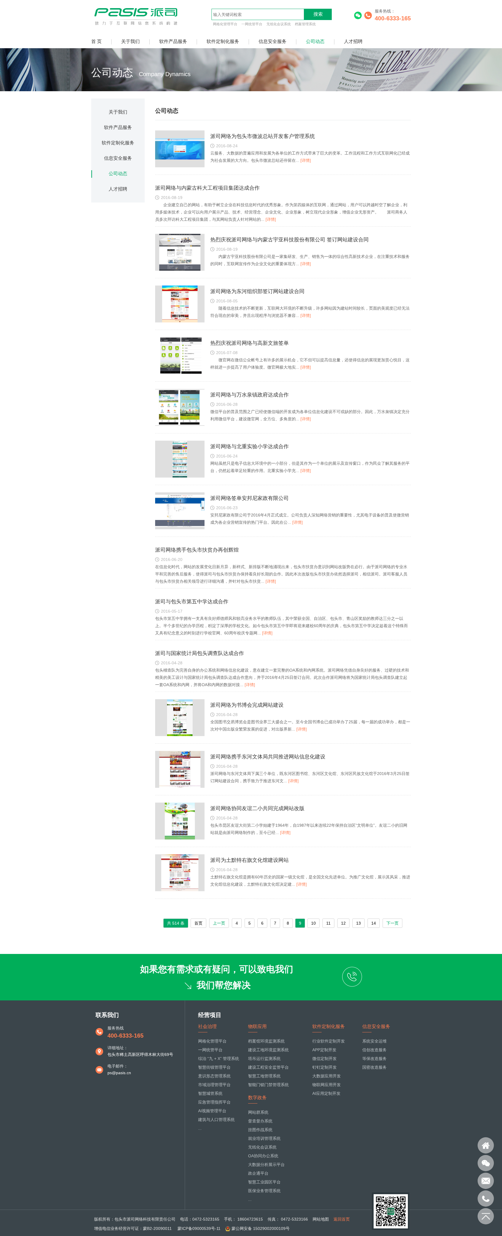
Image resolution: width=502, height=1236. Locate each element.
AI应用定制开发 (326, 1093)
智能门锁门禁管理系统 (268, 1084)
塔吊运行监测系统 (264, 1058)
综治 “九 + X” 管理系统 (218, 1058)
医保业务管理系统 (264, 1190)
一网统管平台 (251, 24)
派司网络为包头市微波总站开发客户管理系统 (262, 136)
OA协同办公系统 (263, 1156)
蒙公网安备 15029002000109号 (261, 1228)
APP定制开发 (324, 1049)
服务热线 (115, 1028)
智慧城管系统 (210, 1093)
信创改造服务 (374, 1049)
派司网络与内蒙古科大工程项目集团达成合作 (207, 188)
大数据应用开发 (326, 1076)
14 (373, 923)
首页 (198, 923)
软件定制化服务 (223, 41)
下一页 (392, 923)
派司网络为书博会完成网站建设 (247, 705)
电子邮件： (117, 1066)
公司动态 (315, 41)
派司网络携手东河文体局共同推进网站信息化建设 (267, 757)
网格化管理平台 (225, 24)
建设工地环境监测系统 (268, 1049)
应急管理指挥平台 (214, 1102)
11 (328, 923)
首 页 (96, 41)
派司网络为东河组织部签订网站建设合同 (257, 291)
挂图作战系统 (260, 1129)
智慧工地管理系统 (264, 1076)
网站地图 (321, 1219)
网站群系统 (258, 1112)
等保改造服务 (374, 1058)
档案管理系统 (305, 24)
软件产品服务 (173, 41)
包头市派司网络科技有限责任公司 (144, 1219)
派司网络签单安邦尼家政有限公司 (249, 498)
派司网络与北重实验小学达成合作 (249, 446)
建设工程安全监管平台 (268, 1067)
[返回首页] (486, 1145)
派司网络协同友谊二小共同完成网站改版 (257, 808)
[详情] (305, 160)
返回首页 (342, 1219)
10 (313, 923)
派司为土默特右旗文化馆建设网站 (249, 860)
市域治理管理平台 (214, 1084)
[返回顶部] (486, 1216)
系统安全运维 (374, 1041)
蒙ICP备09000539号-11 (198, 1228)
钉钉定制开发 (324, 1067)
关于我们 (130, 41)
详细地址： (117, 1047)
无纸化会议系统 (278, 24)
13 (358, 923)
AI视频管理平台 (212, 1110)
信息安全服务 (272, 41)
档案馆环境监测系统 (266, 1041)
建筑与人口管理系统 (216, 1119)
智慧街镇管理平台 (214, 1067)
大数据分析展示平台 (266, 1164)
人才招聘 (353, 41)
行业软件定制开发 (328, 1041)
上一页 (219, 923)
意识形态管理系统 (214, 1076)
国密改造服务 (374, 1067)
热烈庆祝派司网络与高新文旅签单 (249, 343)
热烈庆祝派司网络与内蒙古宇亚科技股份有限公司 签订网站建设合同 (289, 240)
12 (343, 923)
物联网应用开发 (326, 1084)
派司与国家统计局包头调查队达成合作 (199, 653)
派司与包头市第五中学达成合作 (191, 601)
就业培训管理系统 (264, 1138)
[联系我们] (486, 1163)
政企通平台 (258, 1173)
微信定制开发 (324, 1058)
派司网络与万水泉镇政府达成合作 (249, 395)
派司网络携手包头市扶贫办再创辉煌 (197, 550)
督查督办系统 (260, 1121)
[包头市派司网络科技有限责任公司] (136, 25)
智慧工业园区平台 (264, 1182)
